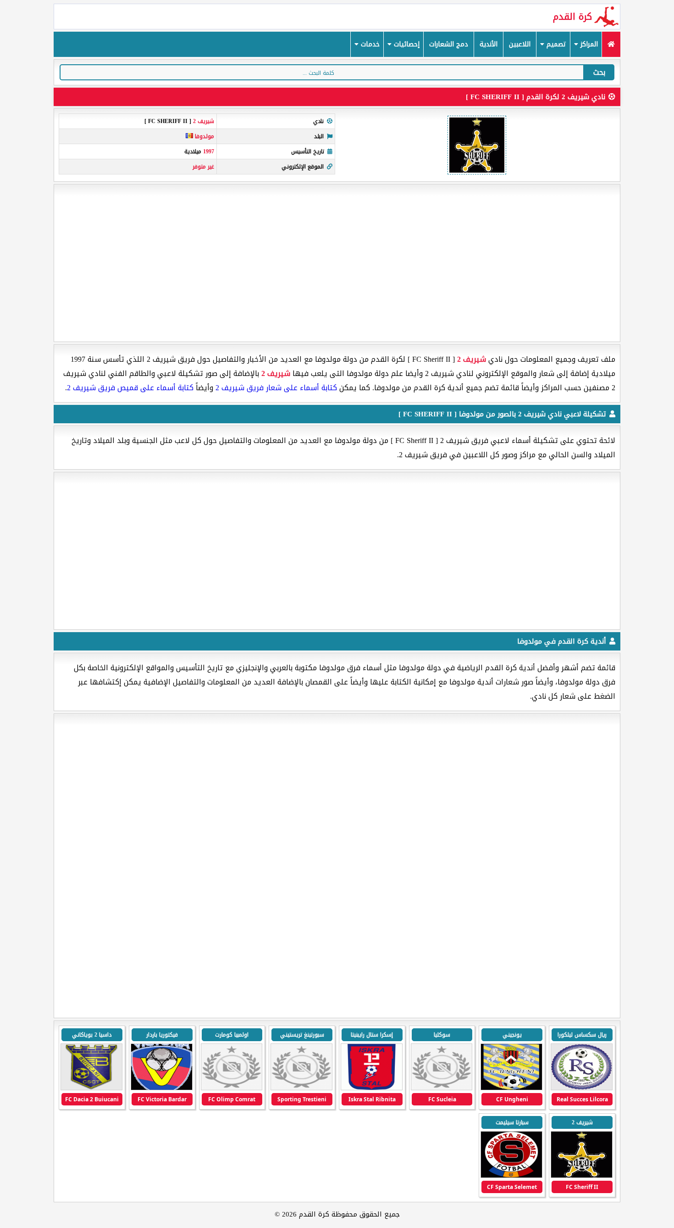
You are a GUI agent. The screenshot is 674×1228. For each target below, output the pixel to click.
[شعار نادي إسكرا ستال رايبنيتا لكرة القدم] (372, 1088)
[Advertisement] (337, 263)
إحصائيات (406, 44)
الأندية (488, 44)
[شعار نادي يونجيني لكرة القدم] (511, 1088)
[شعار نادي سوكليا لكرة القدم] (442, 1088)
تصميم (555, 44)
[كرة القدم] (611, 44)
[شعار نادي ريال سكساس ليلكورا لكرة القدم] (582, 1088)
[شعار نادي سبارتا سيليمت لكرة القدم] (511, 1175)
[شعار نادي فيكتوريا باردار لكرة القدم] (162, 1088)
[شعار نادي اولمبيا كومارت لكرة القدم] (232, 1088)
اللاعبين (519, 44)
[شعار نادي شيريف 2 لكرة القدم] (582, 1175)
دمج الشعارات (448, 44)
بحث (599, 72)
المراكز (588, 44)
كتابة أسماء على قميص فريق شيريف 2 (130, 388)
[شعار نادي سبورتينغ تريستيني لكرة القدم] (301, 1088)
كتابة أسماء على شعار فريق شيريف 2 (276, 388)
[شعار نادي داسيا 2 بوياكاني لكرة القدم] (91, 1088)
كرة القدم (572, 16)
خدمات (369, 44)
